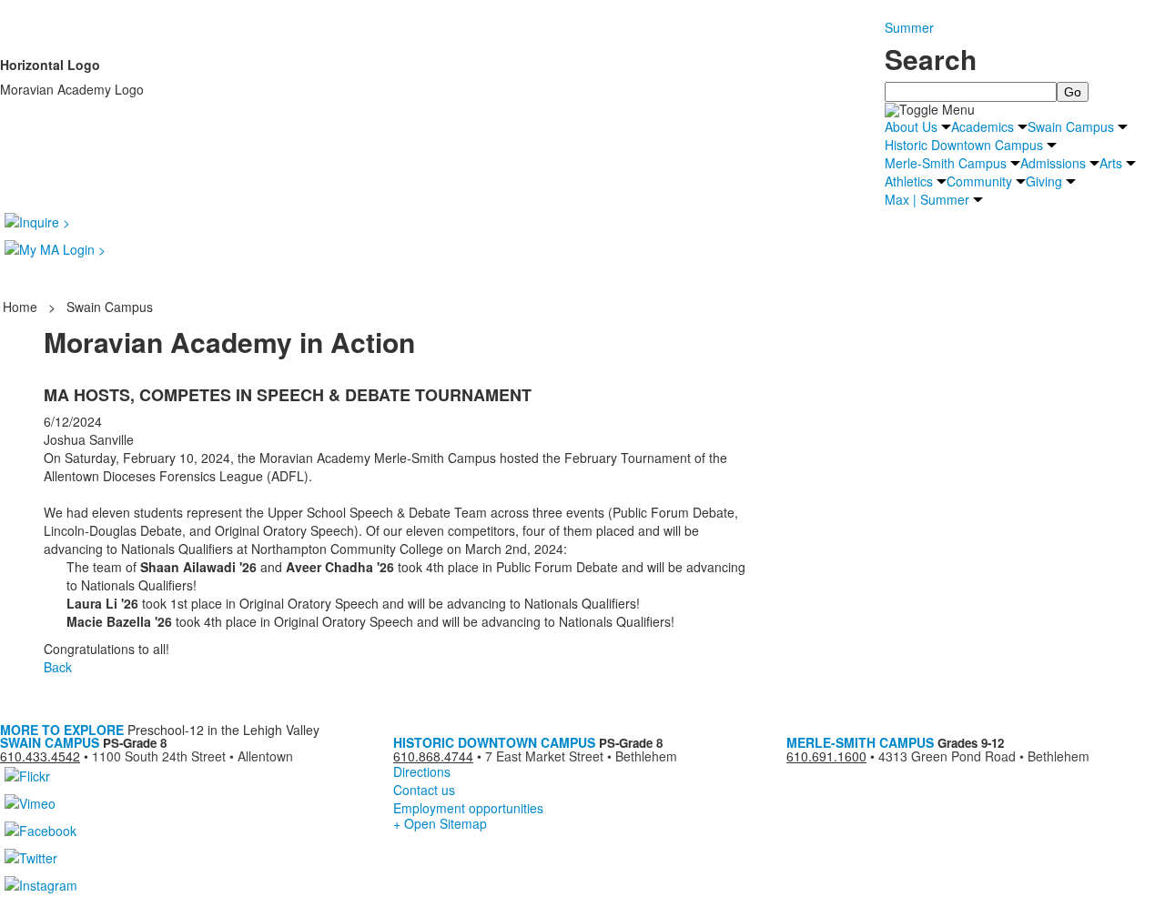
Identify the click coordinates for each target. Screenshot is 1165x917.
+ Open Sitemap (440, 823)
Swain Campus (1071, 126)
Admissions (1053, 163)
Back (58, 667)
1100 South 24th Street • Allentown (192, 756)
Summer (909, 27)
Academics (982, 126)
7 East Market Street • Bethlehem (581, 756)
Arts (1110, 163)
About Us (911, 126)
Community (979, 181)
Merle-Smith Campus (946, 163)
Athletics (909, 181)
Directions (422, 771)
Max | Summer (927, 199)
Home (22, 306)
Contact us (424, 790)
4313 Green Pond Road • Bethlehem (983, 756)
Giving (1044, 181)
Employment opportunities (468, 808)
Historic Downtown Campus (964, 145)
